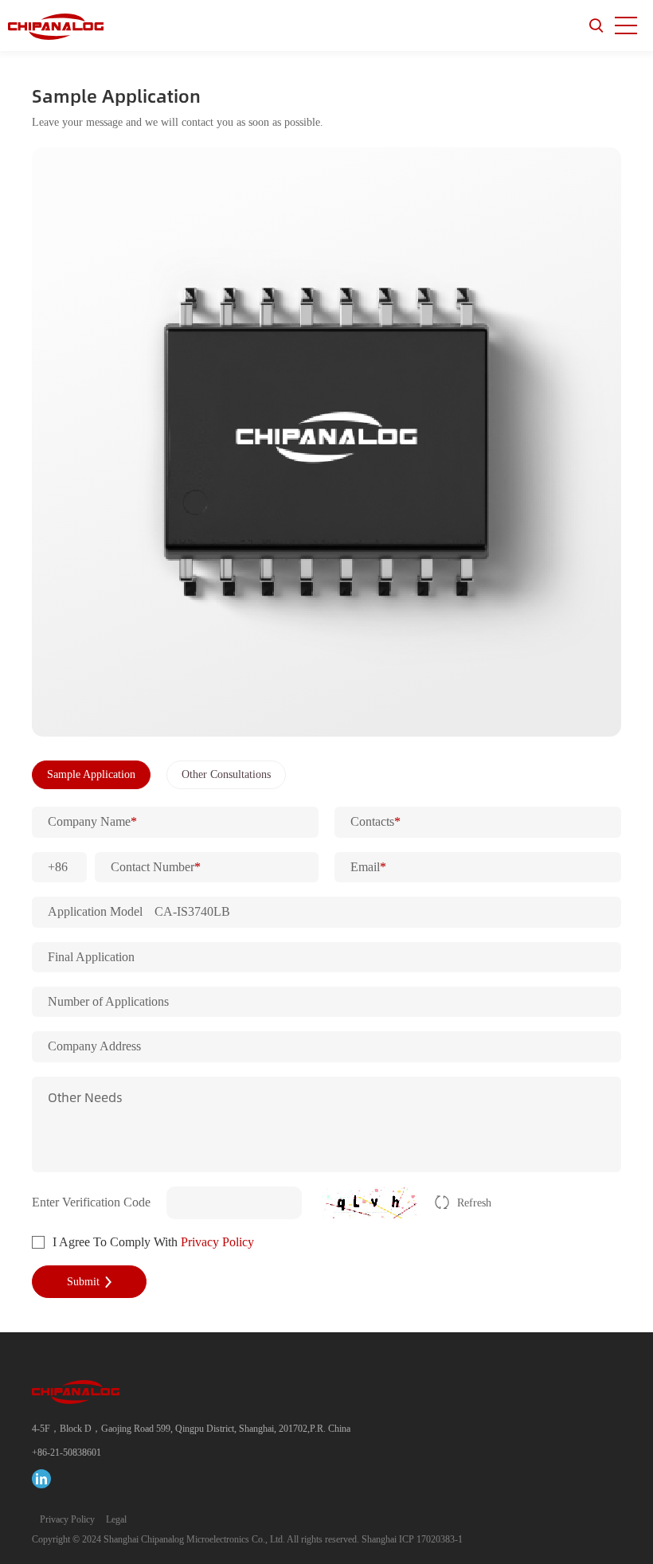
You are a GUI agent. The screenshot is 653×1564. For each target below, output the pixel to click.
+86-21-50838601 (66, 1452)
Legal (116, 1519)
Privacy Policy (217, 1242)
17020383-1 (439, 1539)
